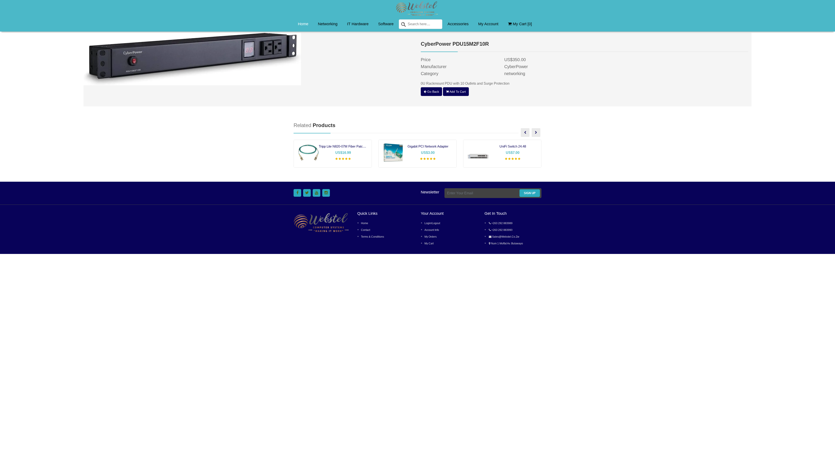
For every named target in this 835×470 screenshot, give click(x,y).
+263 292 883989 (502, 223)
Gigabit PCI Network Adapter (427, 146)
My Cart (429, 243)
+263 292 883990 (502, 230)
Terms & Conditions (372, 236)
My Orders (430, 236)
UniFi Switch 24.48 (512, 146)
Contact (365, 230)
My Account (488, 24)
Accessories (458, 24)
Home (303, 24)
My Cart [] (522, 24)
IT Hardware (358, 24)
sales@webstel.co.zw (505, 236)
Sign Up (530, 193)
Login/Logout (432, 223)
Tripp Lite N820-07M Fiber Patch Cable (343, 146)
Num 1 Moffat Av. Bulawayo (506, 243)
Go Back (432, 91)
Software (386, 24)
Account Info (431, 230)
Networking (327, 24)
